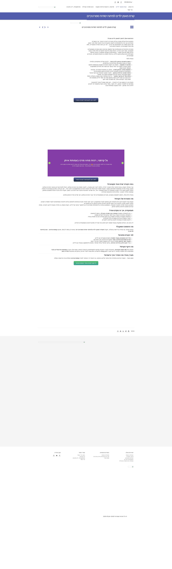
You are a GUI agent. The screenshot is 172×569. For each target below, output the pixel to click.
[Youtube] (118, 2)
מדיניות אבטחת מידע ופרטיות (101, 456)
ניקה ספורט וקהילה (88, 7)
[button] (122, 163)
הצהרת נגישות (129, 455)
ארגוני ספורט (129, 456)
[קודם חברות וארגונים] (46, 27)
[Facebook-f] (121, 2)
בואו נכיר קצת (81, 455)
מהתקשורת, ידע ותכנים (73, 7)
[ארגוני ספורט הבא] (41, 27)
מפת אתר (106, 458)
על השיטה (82, 456)
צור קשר (130, 10)
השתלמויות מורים (128, 459)
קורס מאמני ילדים (121, 7)
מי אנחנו (130, 7)
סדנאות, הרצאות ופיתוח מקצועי (104, 7)
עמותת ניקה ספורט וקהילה (126, 461)
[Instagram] (115, 2)
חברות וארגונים (129, 458)
